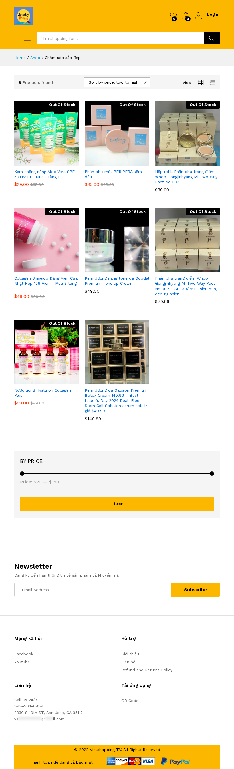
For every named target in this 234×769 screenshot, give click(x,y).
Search (212, 38)
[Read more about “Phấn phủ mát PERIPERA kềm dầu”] (103, 162)
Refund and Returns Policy (146, 670)
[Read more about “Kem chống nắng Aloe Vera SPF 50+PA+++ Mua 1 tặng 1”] (32, 162)
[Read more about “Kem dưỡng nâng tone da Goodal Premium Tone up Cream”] (103, 269)
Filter (117, 503)
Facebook (23, 654)
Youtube (22, 662)
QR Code (129, 700)
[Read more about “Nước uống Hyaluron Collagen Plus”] (32, 381)
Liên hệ (128, 662)
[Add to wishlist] (59, 162)
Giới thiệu (130, 654)
